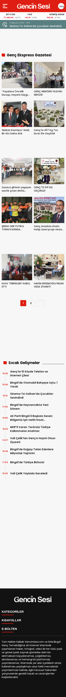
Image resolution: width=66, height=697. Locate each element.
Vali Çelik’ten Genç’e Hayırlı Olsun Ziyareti (32, 440)
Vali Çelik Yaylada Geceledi (28, 473)
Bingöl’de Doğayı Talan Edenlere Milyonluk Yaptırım (31, 451)
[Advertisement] (33, 336)
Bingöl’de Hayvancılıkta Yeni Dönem (29, 407)
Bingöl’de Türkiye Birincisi (27, 462)
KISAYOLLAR (11, 620)
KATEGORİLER (13, 611)
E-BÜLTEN (9, 629)
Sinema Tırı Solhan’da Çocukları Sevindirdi (35, 26)
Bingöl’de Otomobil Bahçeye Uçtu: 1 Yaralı (33, 384)
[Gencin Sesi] (34, 6)
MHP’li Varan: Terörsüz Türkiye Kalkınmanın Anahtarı (30, 429)
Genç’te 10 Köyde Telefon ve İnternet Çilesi (29, 373)
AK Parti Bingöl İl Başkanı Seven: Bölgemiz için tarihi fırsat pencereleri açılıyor (31, 418)
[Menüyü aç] (5, 6)
